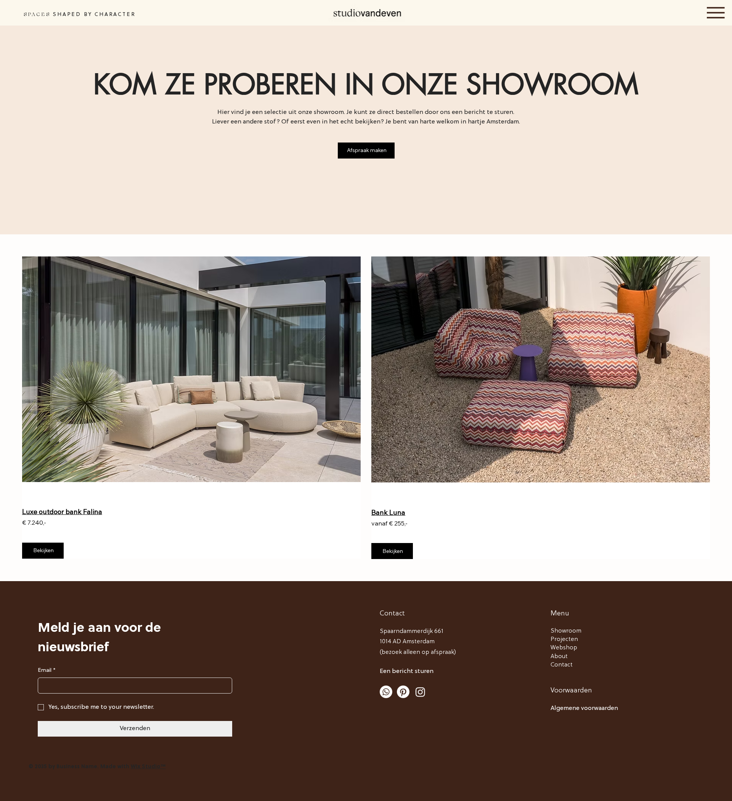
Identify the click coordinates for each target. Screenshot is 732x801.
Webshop (564, 647)
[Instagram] (420, 692)
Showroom (566, 631)
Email (47, 670)
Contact (562, 665)
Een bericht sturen (406, 671)
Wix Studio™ (148, 767)
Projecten (564, 639)
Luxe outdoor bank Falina (62, 511)
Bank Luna (388, 512)
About (559, 656)
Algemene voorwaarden (584, 708)
